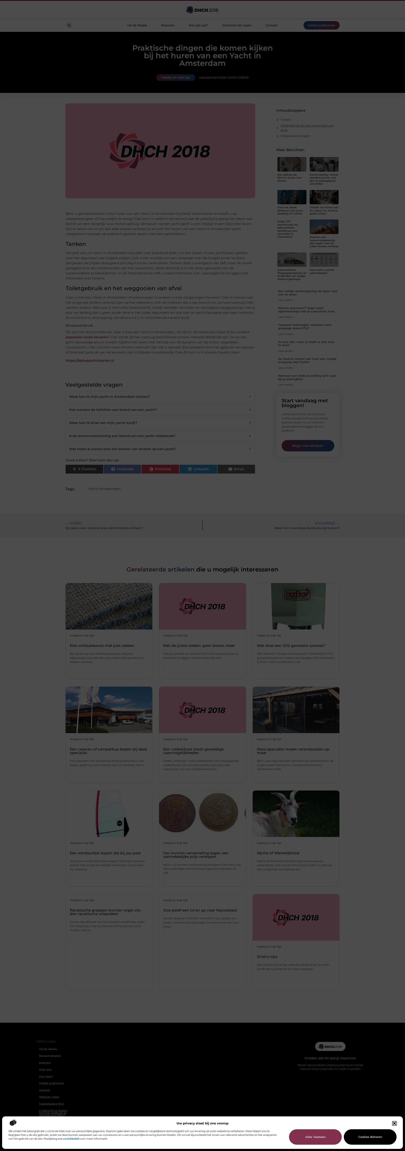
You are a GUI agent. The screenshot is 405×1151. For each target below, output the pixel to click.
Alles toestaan (315, 1137)
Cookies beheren (370, 1137)
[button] (394, 1123)
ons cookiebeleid (68, 1138)
